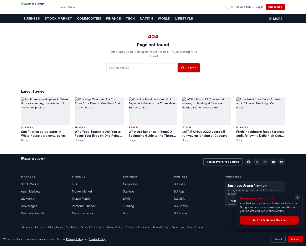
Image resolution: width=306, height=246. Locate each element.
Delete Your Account (199, 227)
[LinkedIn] (281, 162)
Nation (146, 18)
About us (26, 227)
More (277, 18)
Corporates (131, 184)
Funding (128, 206)
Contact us (178, 227)
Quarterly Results (32, 213)
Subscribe (275, 7)
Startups (128, 191)
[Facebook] (248, 162)
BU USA (179, 198)
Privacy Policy (115, 227)
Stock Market (58, 18)
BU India (179, 184)
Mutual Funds (81, 198)
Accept (295, 239)
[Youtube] (273, 162)
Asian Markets (30, 191)
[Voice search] (231, 7)
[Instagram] (265, 162)
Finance (113, 18)
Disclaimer (72, 227)
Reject (278, 239)
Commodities (89, 18)
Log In (259, 7)
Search (190, 68)
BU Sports (181, 206)
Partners (40, 227)
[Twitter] (256, 162)
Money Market (82, 191)
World (164, 18)
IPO (74, 184)
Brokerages (29, 206)
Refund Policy (160, 227)
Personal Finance (84, 206)
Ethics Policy (55, 227)
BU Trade (180, 213)
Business (32, 18)
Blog (126, 213)
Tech (130, 18)
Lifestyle (184, 18)
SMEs (127, 198)
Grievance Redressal (137, 227)
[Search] (226, 7)
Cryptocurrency (83, 213)
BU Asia (179, 191)
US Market (28, 198)
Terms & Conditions (92, 227)
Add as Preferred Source (222, 161)
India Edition (243, 7)
